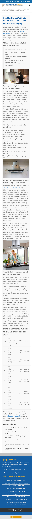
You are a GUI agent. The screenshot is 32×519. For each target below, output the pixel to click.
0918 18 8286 (16, 517)
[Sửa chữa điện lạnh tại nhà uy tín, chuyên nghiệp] (12, 5)
